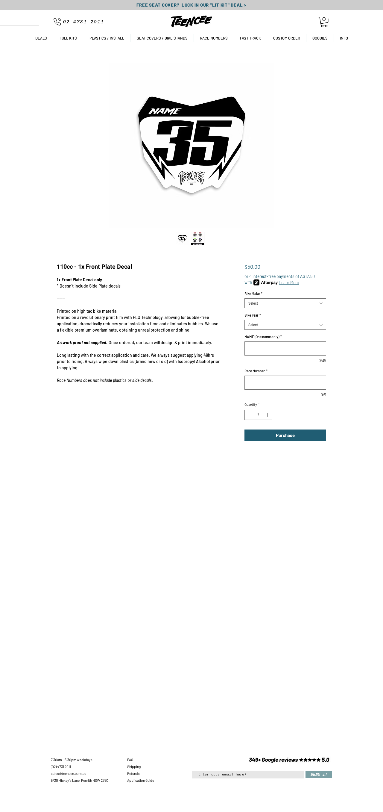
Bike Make (253, 293)
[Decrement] (248, 415)
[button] (324, 22)
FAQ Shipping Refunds (134, 766)
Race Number (256, 371)
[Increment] (268, 415)
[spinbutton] (258, 415)
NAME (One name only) (263, 337)
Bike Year (252, 315)
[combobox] (285, 303)
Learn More (289, 282)
